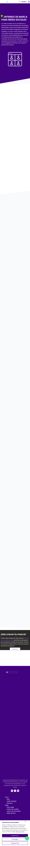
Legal (6, 805)
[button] (2, 16)
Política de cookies (20, 831)
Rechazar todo (15, 843)
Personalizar (15, 839)
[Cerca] (27, 821)
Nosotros (10, 803)
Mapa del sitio (11, 813)
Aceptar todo (15, 835)
